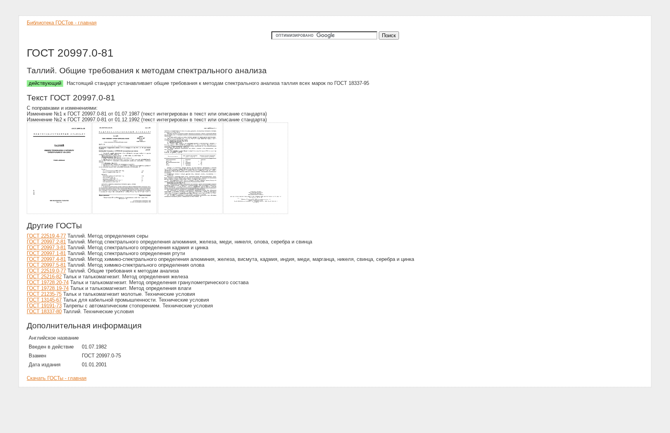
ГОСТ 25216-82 (44, 276)
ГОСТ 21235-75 (44, 294)
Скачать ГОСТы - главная (56, 378)
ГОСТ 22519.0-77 (46, 271)
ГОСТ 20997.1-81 (46, 253)
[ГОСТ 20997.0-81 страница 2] (125, 213)
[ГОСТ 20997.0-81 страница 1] (59, 213)
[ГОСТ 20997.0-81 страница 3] (190, 213)
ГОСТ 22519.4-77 (46, 236)
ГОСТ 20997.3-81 (46, 247)
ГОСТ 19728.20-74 (48, 282)
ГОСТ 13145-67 (44, 300)
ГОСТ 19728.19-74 (48, 288)
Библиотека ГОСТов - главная (62, 23)
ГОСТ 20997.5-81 (46, 265)
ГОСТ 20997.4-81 (46, 259)
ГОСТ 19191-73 (44, 306)
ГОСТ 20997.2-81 (46, 242)
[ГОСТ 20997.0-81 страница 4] (256, 213)
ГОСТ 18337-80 (44, 311)
